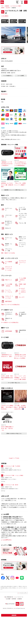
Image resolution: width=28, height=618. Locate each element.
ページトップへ (23, 592)
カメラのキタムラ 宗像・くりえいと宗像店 (13, 475)
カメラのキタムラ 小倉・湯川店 (11, 484)
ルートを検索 (21, 75)
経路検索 (14, 615)
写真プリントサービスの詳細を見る (10, 304)
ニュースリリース (19, 597)
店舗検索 (7, 6)
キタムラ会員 (22, 1)
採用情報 (14, 598)
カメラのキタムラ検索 (16, 6)
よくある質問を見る (6, 539)
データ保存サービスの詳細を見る (9, 322)
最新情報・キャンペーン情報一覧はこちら (14, 190)
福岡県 (2, 7)
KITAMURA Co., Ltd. (11, 608)
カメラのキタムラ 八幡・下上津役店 (12, 466)
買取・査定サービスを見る (8, 253)
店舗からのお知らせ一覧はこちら (14, 433)
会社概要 (8, 598)
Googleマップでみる (14, 458)
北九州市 (8, 7)
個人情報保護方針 (9, 597)
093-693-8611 (4, 94)
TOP (2, 6)
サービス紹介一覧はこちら (14, 382)
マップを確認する (7, 75)
